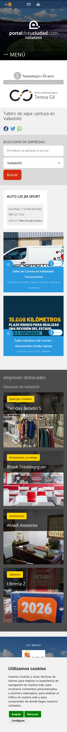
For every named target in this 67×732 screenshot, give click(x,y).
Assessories (16, 516)
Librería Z (16, 584)
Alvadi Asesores (22, 525)
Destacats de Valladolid (21, 387)
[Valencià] (7, 4)
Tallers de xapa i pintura (30, 220)
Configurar (18, 720)
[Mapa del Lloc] (38, 4)
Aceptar (16, 714)
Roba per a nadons (20, 399)
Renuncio (32, 714)
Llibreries (14, 574)
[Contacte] (29, 4)
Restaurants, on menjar (23, 457)
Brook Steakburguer (26, 467)
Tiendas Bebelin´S (24, 408)
